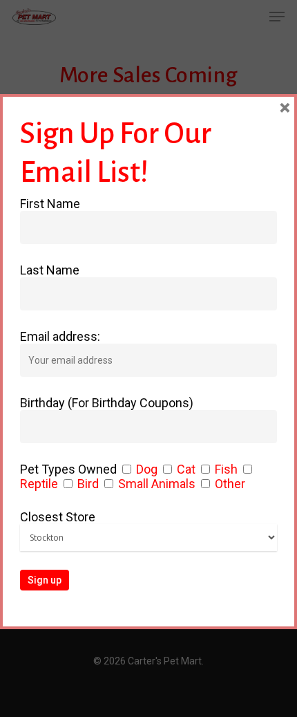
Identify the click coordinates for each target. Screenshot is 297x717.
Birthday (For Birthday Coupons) (106, 402)
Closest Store (57, 517)
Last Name (49, 270)
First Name (50, 203)
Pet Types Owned (68, 469)
